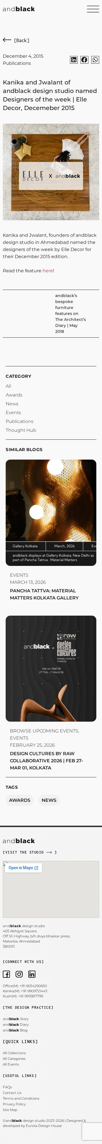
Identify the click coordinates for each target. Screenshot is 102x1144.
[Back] (20, 40)
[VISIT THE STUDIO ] (30, 852)
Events (19, 575)
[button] (74, 60)
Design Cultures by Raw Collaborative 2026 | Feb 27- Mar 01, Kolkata (46, 761)
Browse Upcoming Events (44, 731)
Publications (17, 63)
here (47, 270)
